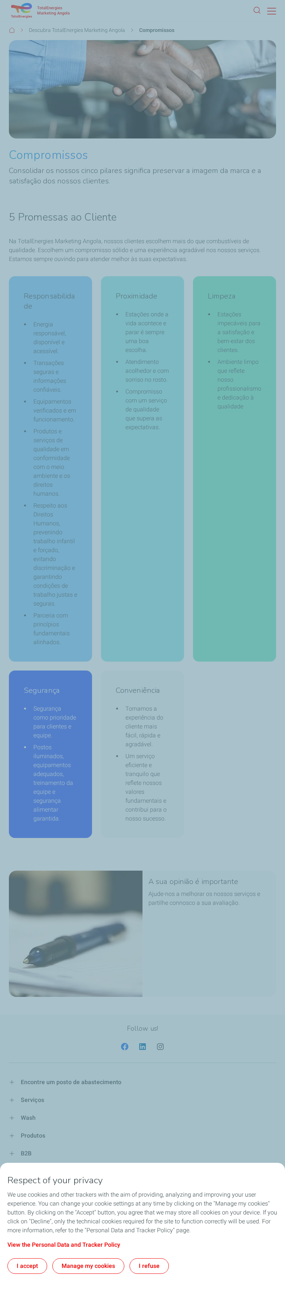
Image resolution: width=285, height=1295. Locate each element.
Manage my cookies (88, 1265)
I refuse (149, 1265)
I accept (27, 1265)
